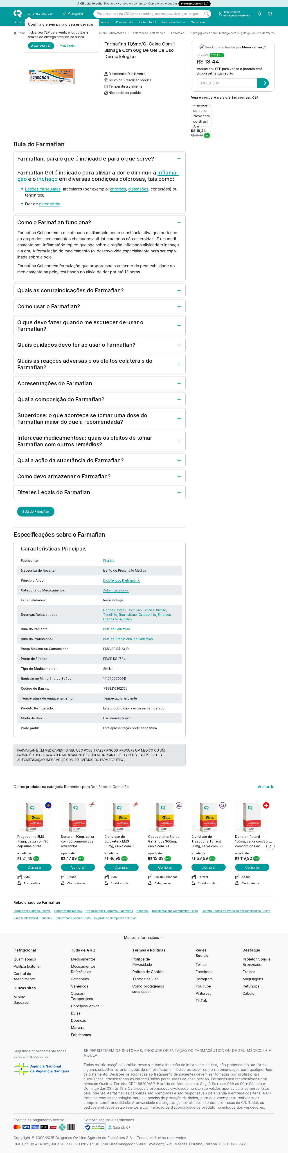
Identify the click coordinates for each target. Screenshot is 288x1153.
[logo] (18, 14)
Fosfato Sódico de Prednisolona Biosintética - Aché (236, 911)
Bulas (75, 1013)
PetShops (251, 986)
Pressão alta (125, 22)
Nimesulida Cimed (26, 918)
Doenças (78, 1020)
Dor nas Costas (114, 610)
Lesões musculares (43, 189)
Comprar (34, 867)
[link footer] (95, 1127)
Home (22, 33)
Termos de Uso (145, 979)
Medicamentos (83, 959)
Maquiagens (253, 979)
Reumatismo (128, 614)
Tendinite (110, 614)
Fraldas (249, 972)
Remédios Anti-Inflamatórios (107, 33)
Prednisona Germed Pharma (32, 911)
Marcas (77, 1027)
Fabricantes (81, 1035)
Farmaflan (177, 33)
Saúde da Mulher (173, 22)
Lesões (149, 610)
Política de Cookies (148, 972)
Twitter (201, 964)
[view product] (34, 817)
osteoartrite (49, 204)
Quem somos (25, 959)
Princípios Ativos (85, 1006)
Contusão (135, 610)
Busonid (46, 918)
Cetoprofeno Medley (68, 911)
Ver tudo (265, 786)
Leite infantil (147, 22)
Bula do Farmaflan (35, 511)
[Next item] (270, 846)
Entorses (164, 614)
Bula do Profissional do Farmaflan (128, 639)
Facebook (204, 972)
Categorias (80, 979)
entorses (118, 189)
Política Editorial (27, 966)
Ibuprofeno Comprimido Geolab (115, 918)
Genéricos (198, 22)
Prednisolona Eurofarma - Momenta (109, 911)
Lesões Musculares (117, 619)
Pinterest (203, 993)
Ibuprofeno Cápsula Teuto (73, 918)
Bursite (161, 610)
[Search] (206, 13)
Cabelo (248, 993)
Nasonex (142, 911)
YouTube (203, 986)
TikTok (201, 1000)
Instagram (204, 979)
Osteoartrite (147, 614)
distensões (138, 189)
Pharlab (109, 560)
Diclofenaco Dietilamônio (148, 33)
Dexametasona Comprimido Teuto (175, 911)
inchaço (47, 179)
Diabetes (104, 22)
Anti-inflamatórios (116, 590)
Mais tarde (67, 45)
